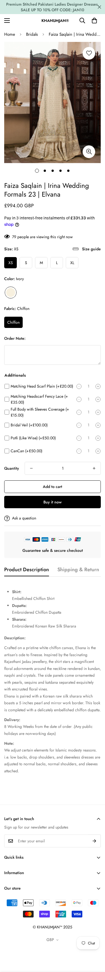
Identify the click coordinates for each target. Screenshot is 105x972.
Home (9, 34)
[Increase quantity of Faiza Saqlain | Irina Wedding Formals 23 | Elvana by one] (94, 468)
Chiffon (13, 322)
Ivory (10, 292)
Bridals (32, 34)
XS (10, 263)
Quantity (11, 468)
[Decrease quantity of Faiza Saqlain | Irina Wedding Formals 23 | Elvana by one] (31, 468)
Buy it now (52, 502)
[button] (94, 20)
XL (72, 263)
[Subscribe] (94, 840)
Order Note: (14, 338)
